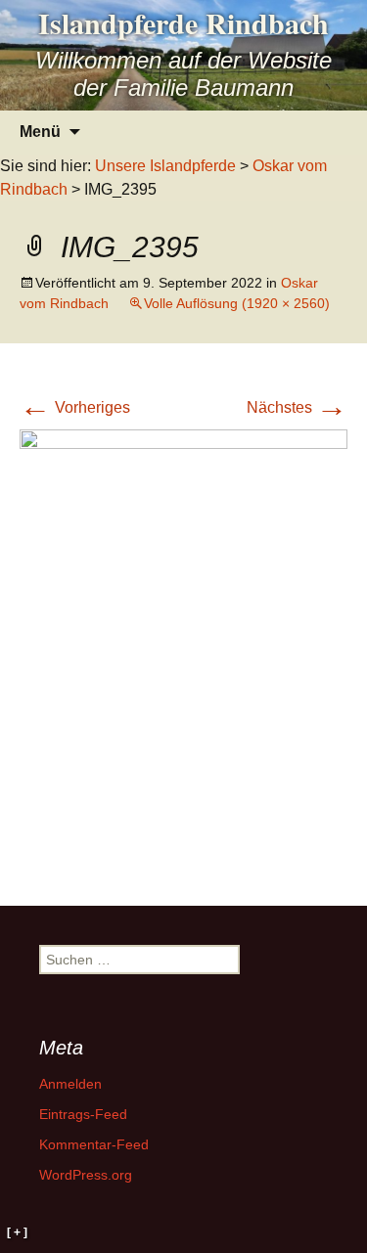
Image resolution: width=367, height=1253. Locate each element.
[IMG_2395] (183, 647)
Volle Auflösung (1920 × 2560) (237, 303)
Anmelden (70, 1084)
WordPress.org (85, 1175)
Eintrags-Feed (83, 1114)
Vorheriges (75, 407)
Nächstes (297, 407)
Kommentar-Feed (94, 1144)
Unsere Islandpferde (165, 165)
